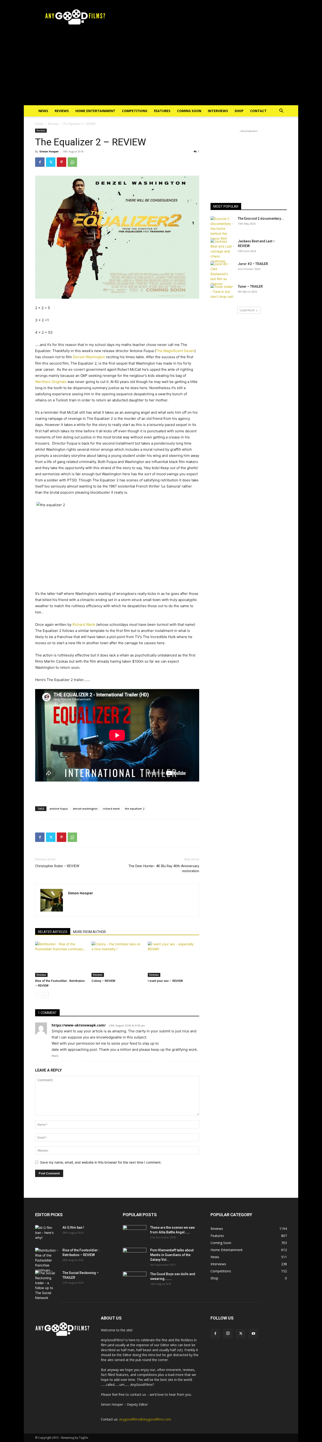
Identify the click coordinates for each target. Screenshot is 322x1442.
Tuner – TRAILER (250, 286)
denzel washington (85, 808)
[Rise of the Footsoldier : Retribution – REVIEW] (61, 959)
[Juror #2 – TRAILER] (222, 273)
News (43, 111)
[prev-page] (38, 995)
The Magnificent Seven (175, 351)
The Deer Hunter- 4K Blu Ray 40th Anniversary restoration (163, 868)
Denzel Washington (89, 357)
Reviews (62, 111)
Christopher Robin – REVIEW (57, 866)
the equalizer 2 (134, 808)
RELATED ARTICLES (52, 932)
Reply (55, 1055)
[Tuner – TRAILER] (222, 292)
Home (39, 124)
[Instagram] (228, 1333)
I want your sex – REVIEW (165, 981)
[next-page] (46, 995)
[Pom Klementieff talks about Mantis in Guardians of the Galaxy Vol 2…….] (134, 1256)
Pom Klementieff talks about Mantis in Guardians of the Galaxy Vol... (172, 1254)
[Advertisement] (161, 70)
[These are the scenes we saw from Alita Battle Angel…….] (134, 1233)
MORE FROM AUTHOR (89, 932)
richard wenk (111, 808)
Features (162, 111)
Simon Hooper (49, 151)
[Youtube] (253, 1333)
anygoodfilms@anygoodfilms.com (145, 1419)
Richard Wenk (83, 624)
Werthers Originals (50, 381)
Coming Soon (189, 111)
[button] (281, 111)
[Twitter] (50, 162)
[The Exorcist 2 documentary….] (222, 228)
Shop (239, 111)
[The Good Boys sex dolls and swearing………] (134, 1280)
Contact (258, 111)
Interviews (218, 111)
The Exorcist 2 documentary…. (261, 218)
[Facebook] (40, 162)
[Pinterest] (61, 162)
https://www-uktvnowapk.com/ (79, 1025)
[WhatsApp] (72, 162)
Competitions (134, 111)
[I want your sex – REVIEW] (173, 959)
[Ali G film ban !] (47, 1233)
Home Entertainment (95, 111)
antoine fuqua (59, 808)
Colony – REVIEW (103, 981)
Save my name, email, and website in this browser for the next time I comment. (100, 1162)
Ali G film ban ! (73, 1227)
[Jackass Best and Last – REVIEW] (222, 251)
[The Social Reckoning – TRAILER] (47, 1285)
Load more (247, 310)
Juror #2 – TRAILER (253, 264)
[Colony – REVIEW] (117, 959)
